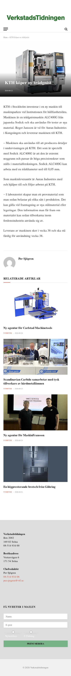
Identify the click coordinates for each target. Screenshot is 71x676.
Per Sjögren (25, 258)
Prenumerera (35, 643)
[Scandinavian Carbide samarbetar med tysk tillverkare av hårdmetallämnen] (35, 357)
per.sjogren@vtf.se (13, 580)
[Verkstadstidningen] (36, 18)
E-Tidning (29, 636)
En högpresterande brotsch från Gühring (29, 487)
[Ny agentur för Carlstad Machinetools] (35, 305)
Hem (5, 37)
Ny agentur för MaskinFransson (23, 435)
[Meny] (5, 29)
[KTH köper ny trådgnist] (35, 69)
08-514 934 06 (11, 576)
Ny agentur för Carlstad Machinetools (27, 328)
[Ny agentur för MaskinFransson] (35, 412)
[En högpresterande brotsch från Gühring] (35, 464)
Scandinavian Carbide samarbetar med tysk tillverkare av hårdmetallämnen (31, 381)
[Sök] (66, 29)
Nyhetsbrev (11, 636)
